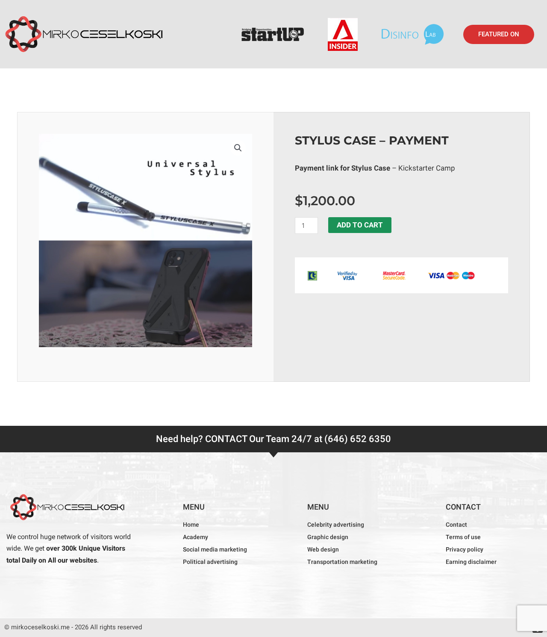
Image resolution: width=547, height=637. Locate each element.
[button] (498, 34)
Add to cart (360, 225)
